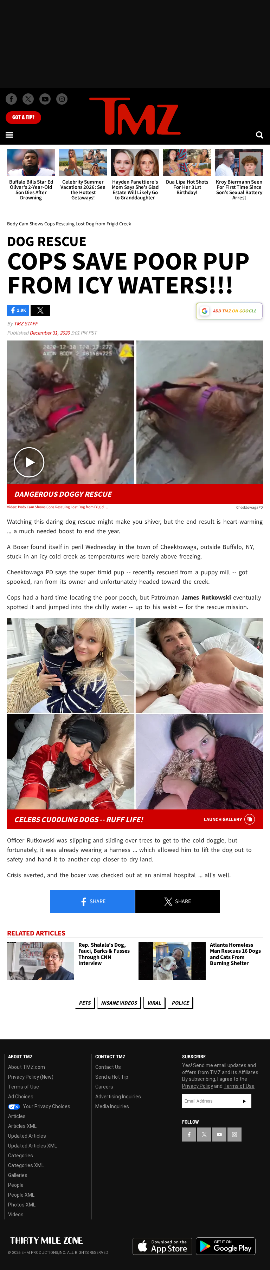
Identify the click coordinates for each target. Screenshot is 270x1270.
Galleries (17, 1175)
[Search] (260, 135)
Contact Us (108, 1067)
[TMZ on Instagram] (62, 99)
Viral (154, 1002)
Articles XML (22, 1126)
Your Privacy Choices (46, 1106)
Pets (84, 1002)
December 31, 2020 (50, 332)
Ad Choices (20, 1096)
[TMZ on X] (28, 99)
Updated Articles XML (32, 1146)
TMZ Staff (25, 323)
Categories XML (26, 1165)
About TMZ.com (26, 1067)
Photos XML (22, 1205)
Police (180, 1002)
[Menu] (10, 135)
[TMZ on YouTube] (219, 1134)
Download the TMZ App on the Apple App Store (162, 1246)
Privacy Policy (197, 1086)
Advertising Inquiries (118, 1096)
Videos (16, 1214)
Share (97, 901)
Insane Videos (119, 1002)
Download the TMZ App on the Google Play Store (226, 1246)
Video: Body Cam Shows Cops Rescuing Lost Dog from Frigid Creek (58, 506)
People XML (21, 1195)
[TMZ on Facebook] (11, 99)
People (16, 1185)
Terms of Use (23, 1087)
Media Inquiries (112, 1106)
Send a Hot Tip (111, 1077)
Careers (104, 1087)
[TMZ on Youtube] (45, 99)
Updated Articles (27, 1136)
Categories (20, 1155)
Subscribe (244, 1101)
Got (23, 117)
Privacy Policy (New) (30, 1077)
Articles (17, 1116)
